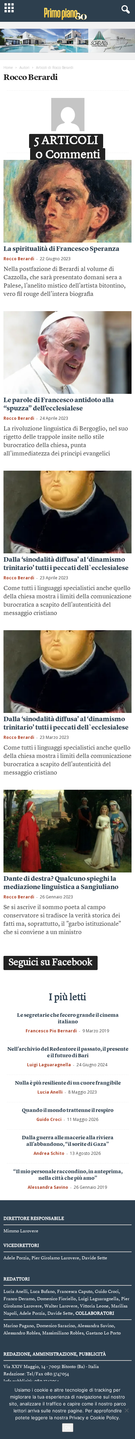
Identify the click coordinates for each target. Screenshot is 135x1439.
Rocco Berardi (18, 259)
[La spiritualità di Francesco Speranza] (67, 201)
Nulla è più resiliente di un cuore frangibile (68, 1083)
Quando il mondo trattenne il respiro (68, 1110)
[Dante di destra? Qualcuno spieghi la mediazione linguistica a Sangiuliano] (67, 831)
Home (8, 67)
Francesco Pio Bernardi (51, 1031)
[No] (126, 1410)
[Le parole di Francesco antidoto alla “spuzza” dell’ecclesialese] (67, 352)
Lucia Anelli (50, 1092)
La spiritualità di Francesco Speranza (61, 249)
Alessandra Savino (48, 1187)
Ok (68, 1427)
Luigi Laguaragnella (49, 1065)
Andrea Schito (49, 1153)
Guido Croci (49, 1119)
